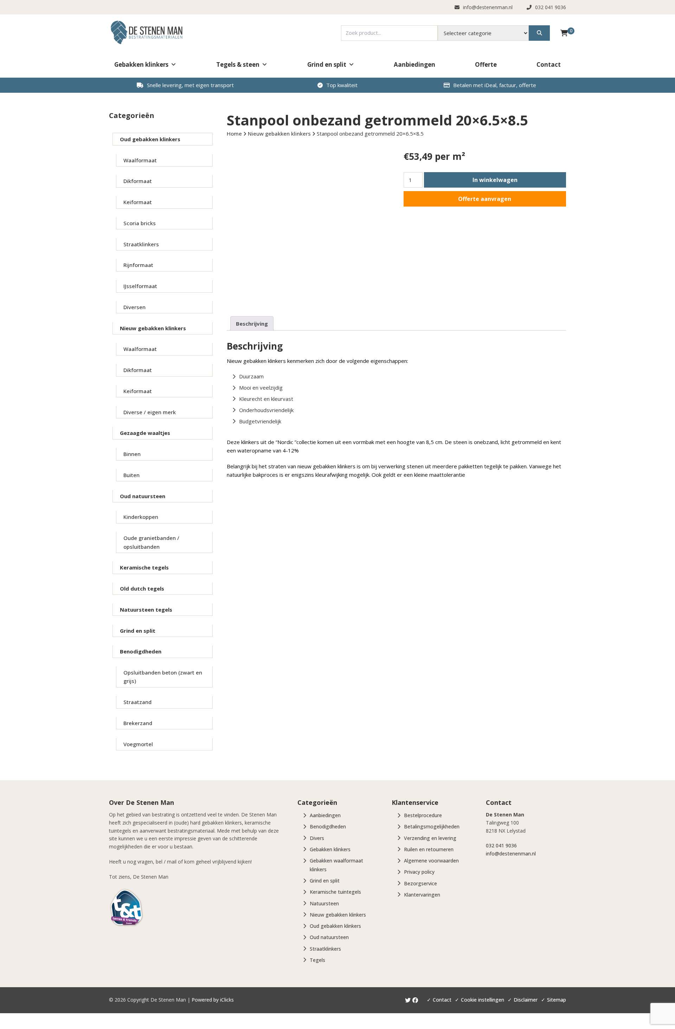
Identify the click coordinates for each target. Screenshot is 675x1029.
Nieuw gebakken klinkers (153, 328)
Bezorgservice (420, 883)
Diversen (134, 307)
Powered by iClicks (213, 999)
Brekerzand (137, 723)
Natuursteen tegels (146, 609)
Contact (548, 64)
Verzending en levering (430, 838)
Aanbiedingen (414, 64)
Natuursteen (324, 903)
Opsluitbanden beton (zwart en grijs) (162, 676)
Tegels (317, 960)
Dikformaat (137, 180)
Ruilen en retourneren (429, 849)
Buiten (131, 474)
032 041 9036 (501, 845)
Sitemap (556, 999)
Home (234, 133)
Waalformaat (140, 160)
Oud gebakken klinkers (150, 139)
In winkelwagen (495, 180)
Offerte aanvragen (484, 199)
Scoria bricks (139, 223)
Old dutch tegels (142, 588)
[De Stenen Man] (146, 33)
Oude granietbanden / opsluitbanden (151, 542)
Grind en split (326, 64)
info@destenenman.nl (511, 853)
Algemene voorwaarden (431, 860)
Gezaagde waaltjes (145, 432)
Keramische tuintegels (335, 891)
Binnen (132, 453)
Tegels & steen (237, 64)
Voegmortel (138, 744)
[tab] (252, 323)
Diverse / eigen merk (149, 412)
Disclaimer (526, 999)
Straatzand (137, 701)
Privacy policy (419, 871)
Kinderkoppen (140, 516)
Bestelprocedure (423, 815)
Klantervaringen (422, 894)
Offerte (486, 64)
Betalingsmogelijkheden (431, 826)
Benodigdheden (140, 651)
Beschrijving (252, 323)
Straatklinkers (141, 244)
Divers (317, 838)
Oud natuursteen (142, 496)
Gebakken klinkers (141, 64)
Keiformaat (137, 202)
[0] (564, 32)
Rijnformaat (138, 264)
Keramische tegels (144, 567)
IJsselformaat (140, 285)
